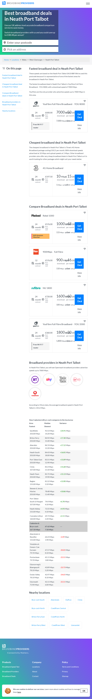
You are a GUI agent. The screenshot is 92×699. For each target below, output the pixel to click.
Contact (35, 676)
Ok (84, 691)
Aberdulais (55, 600)
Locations (15, 60)
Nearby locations (8, 111)
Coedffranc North (58, 617)
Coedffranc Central (58, 608)
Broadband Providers (10, 671)
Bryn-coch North (38, 608)
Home (6, 60)
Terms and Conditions (70, 667)
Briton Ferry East (38, 617)
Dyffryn (68, 600)
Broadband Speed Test (10, 667)
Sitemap (65, 676)
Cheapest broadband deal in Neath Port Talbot (12, 85)
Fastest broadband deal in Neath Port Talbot (12, 76)
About (34, 671)
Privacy (65, 671)
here (19, 692)
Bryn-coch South (38, 600)
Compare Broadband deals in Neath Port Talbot (12, 94)
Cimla (80, 600)
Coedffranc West (58, 625)
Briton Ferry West (38, 625)
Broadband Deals (9, 676)
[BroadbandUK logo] (18, 4)
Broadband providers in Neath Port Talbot (11, 103)
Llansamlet (75, 625)
